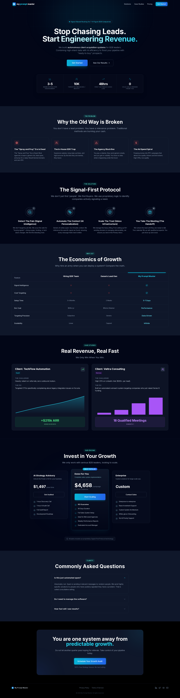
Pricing (149, 4)
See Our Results (100, 63)
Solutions (127, 4)
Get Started (161, 4)
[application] (50, 405)
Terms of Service (98, 688)
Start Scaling (90, 497)
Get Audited (49, 495)
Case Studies (139, 4)
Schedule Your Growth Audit (90, 661)
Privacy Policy (84, 688)
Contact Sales (131, 495)
